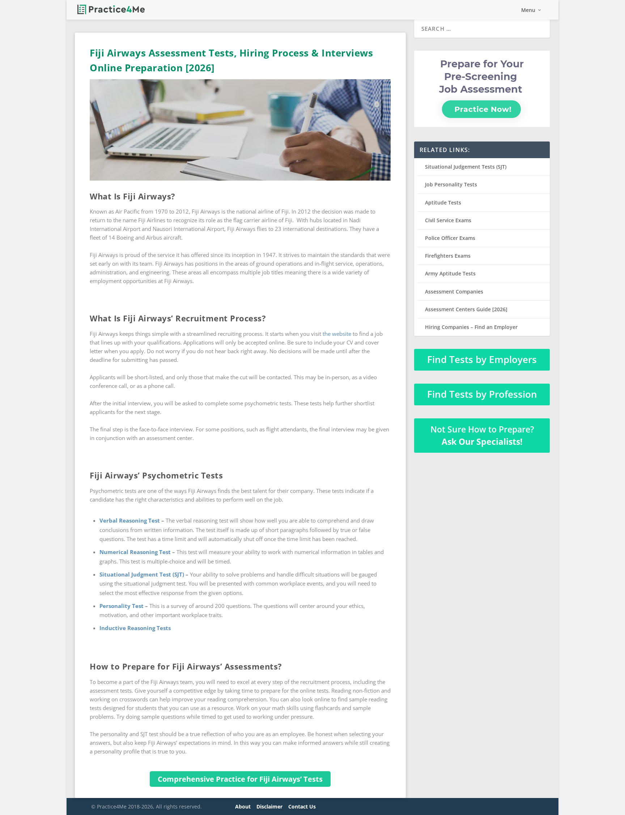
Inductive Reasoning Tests (135, 628)
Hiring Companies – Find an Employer (471, 327)
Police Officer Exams (450, 238)
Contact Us (302, 806)
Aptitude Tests (443, 202)
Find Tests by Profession (482, 394)
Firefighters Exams (448, 255)
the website (337, 333)
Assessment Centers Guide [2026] (466, 309)
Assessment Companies (454, 291)
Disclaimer (269, 806)
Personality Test (121, 605)
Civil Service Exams (448, 220)
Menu (528, 10)
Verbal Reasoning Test (129, 520)
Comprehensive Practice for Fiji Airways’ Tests (240, 779)
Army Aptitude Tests (450, 273)
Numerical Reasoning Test (135, 552)
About (243, 806)
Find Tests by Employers (482, 359)
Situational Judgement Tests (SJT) (465, 166)
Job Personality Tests (451, 184)
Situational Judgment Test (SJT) (141, 574)
